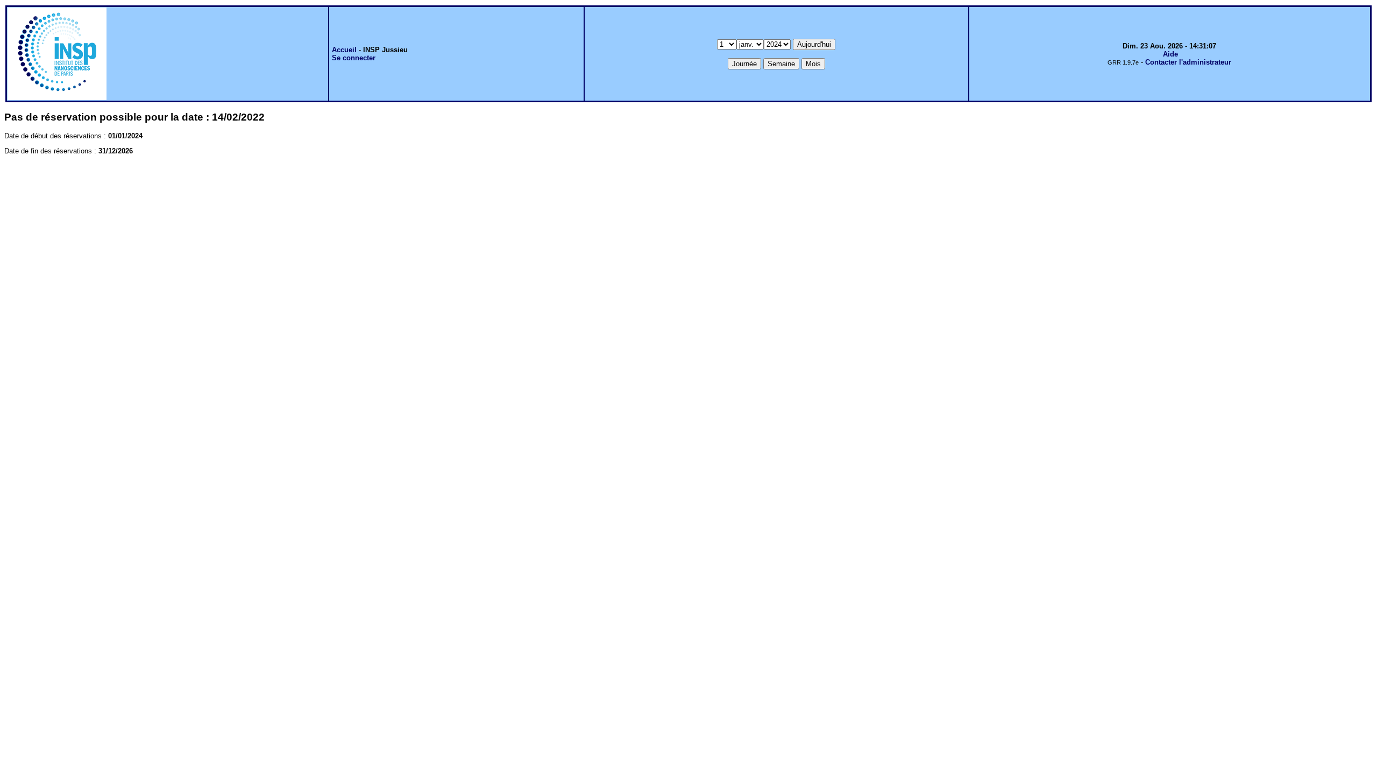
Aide (1170, 54)
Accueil (344, 50)
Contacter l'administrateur (1188, 62)
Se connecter (353, 58)
